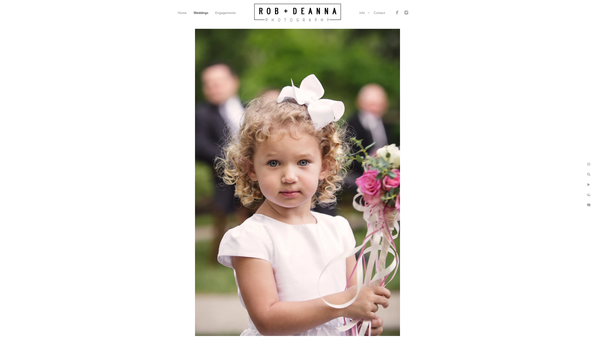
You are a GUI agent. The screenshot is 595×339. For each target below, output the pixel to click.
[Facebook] (397, 12)
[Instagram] (406, 12)
